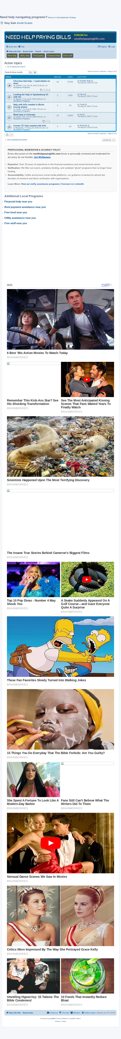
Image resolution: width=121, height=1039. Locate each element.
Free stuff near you (15, 223)
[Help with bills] (60, 37)
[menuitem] (21, 47)
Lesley (18, 117)
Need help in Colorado (24, 114)
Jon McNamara (42, 157)
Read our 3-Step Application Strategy (62, 17)
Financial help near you (18, 201)
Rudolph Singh (85, 81)
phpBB (52, 1018)
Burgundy (19, 128)
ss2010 (18, 85)
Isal (81, 114)
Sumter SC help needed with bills (29, 125)
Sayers (18, 99)
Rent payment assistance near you (25, 207)
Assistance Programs (21, 87)
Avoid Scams (24, 23)
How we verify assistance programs (40, 184)
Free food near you (15, 212)
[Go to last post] (92, 81)
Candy (18, 109)
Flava (82, 94)
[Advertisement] (57, 9)
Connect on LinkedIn (72, 184)
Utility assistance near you (20, 218)
